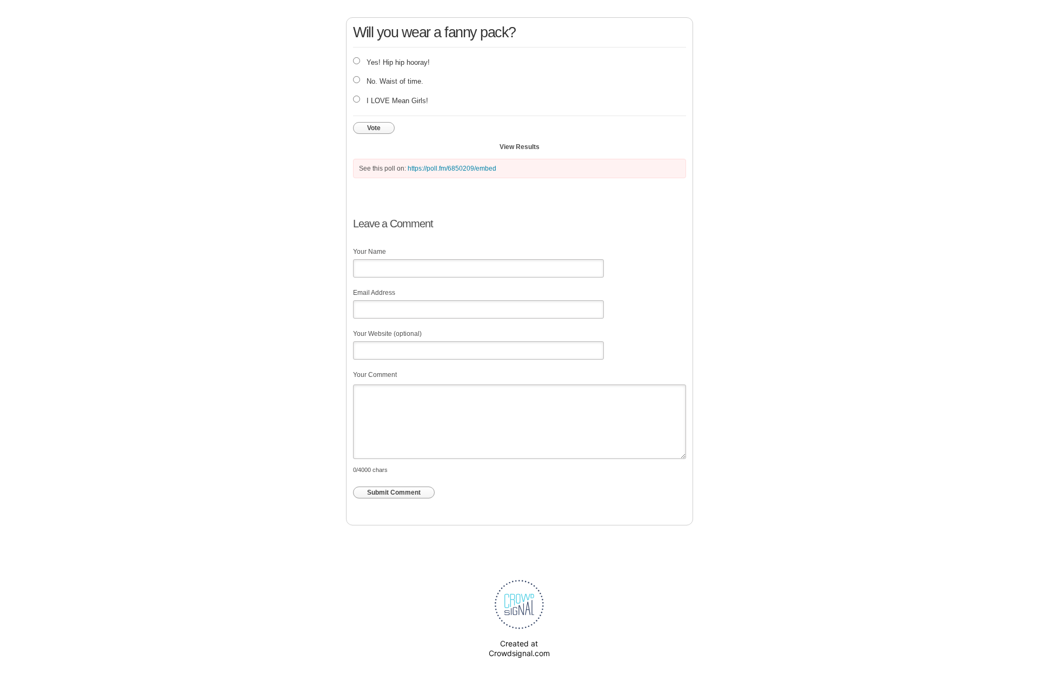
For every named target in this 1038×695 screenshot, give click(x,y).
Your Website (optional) (387, 334)
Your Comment (375, 375)
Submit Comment (394, 492)
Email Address (374, 292)
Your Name (369, 251)
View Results (520, 147)
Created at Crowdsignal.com (519, 648)
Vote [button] (374, 128)
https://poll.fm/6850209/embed (452, 168)
